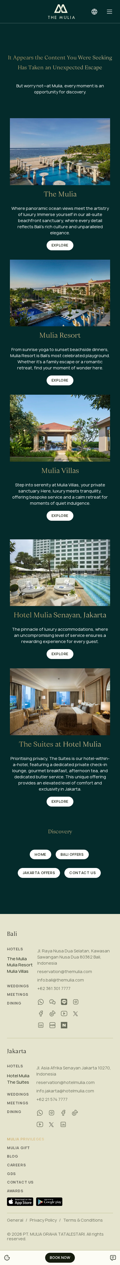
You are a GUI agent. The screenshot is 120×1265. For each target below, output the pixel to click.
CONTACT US (20, 1182)
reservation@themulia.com (64, 971)
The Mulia (17, 959)
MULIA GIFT (18, 1148)
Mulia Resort (20, 965)
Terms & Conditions (83, 1220)
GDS (11, 1174)
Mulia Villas (18, 971)
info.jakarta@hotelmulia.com (65, 1091)
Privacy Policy (43, 1220)
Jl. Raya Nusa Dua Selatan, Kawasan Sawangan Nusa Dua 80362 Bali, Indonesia (73, 957)
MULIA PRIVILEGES (26, 1139)
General (15, 1220)
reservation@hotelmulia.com (65, 1082)
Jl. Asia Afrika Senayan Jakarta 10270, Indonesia (73, 1071)
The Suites (18, 1082)
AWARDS (15, 1191)
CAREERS (16, 1165)
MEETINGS (18, 995)
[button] (109, 11)
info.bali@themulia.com (60, 980)
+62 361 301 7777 (53, 988)
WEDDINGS (18, 986)
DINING (14, 1003)
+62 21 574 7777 (52, 1099)
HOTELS (15, 949)
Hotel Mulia (18, 1076)
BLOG (12, 1156)
